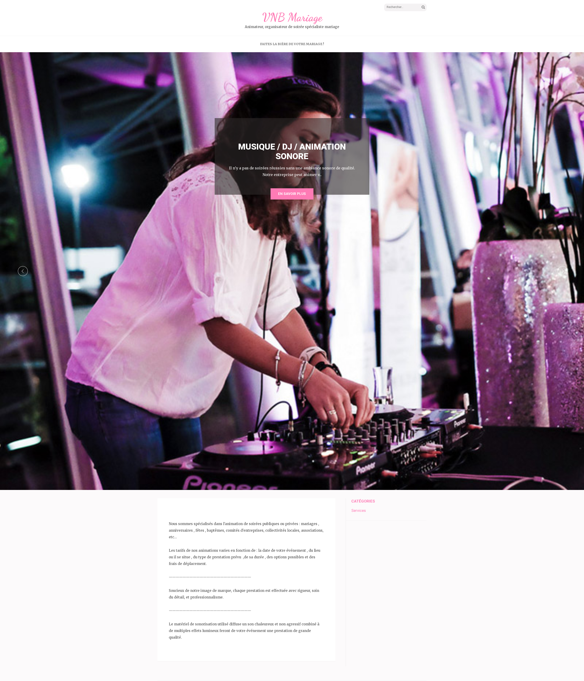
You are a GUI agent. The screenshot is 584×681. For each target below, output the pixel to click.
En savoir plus (292, 194)
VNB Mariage (292, 17)
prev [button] (23, 271)
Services (358, 510)
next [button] (563, 271)
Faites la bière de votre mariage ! (292, 44)
